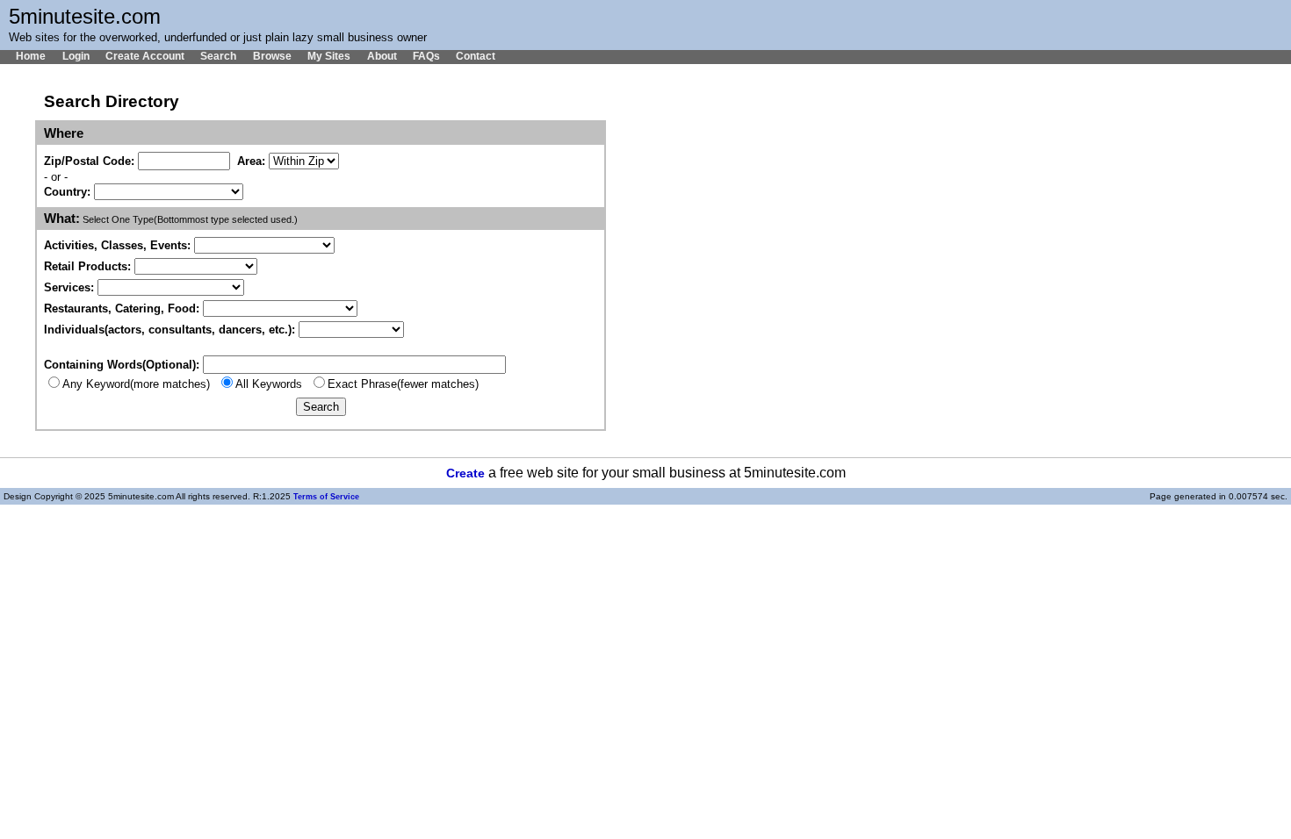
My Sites (328, 56)
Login (75, 56)
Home (31, 56)
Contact (475, 56)
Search (218, 56)
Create (465, 473)
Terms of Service (326, 496)
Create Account (144, 56)
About (381, 56)
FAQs (426, 56)
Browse (272, 56)
